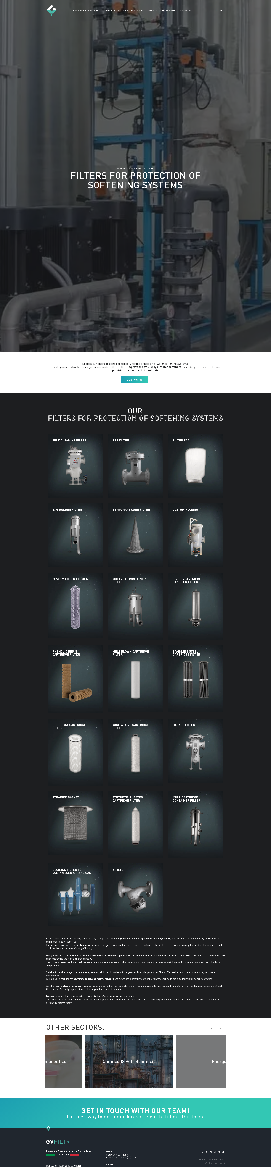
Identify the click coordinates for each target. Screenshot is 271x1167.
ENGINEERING (112, 10)
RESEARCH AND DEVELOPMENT (87, 10)
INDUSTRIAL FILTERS (133, 10)
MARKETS (152, 10)
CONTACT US (186, 10)
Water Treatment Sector (135, 168)
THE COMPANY (168, 10)
